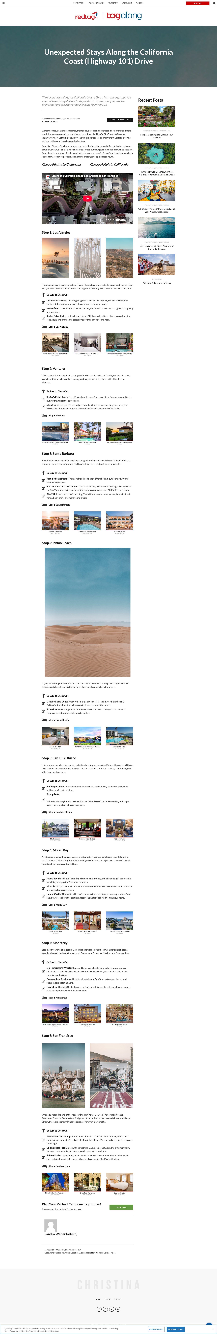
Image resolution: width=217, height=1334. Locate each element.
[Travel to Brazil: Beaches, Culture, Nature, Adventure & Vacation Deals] (156, 153)
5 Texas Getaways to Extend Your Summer (156, 136)
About (107, 1300)
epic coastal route (104, 156)
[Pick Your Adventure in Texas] (156, 264)
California (63, 137)
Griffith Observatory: (57, 300)
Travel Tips (113, 3)
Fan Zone (139, 3)
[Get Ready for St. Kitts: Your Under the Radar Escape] (156, 227)
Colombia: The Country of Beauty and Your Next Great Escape (156, 210)
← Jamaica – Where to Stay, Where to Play (62, 1249)
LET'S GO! (197, 3)
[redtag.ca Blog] (108, 16)
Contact (117, 1300)
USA (169, 131)
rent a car (98, 146)
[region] (108, 1329)
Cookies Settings (156, 1329)
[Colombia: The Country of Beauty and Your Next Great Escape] (156, 190)
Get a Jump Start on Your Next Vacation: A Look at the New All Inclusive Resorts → (79, 1252)
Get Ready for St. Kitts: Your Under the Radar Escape (157, 247)
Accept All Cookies (175, 1329)
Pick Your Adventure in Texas (156, 283)
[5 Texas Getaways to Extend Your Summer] (156, 116)
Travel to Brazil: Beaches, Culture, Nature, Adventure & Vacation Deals (157, 173)
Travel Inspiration (96, 3)
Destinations (79, 3)
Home (98, 1300)
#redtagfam (127, 3)
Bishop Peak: (53, 794)
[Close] (213, 1329)
